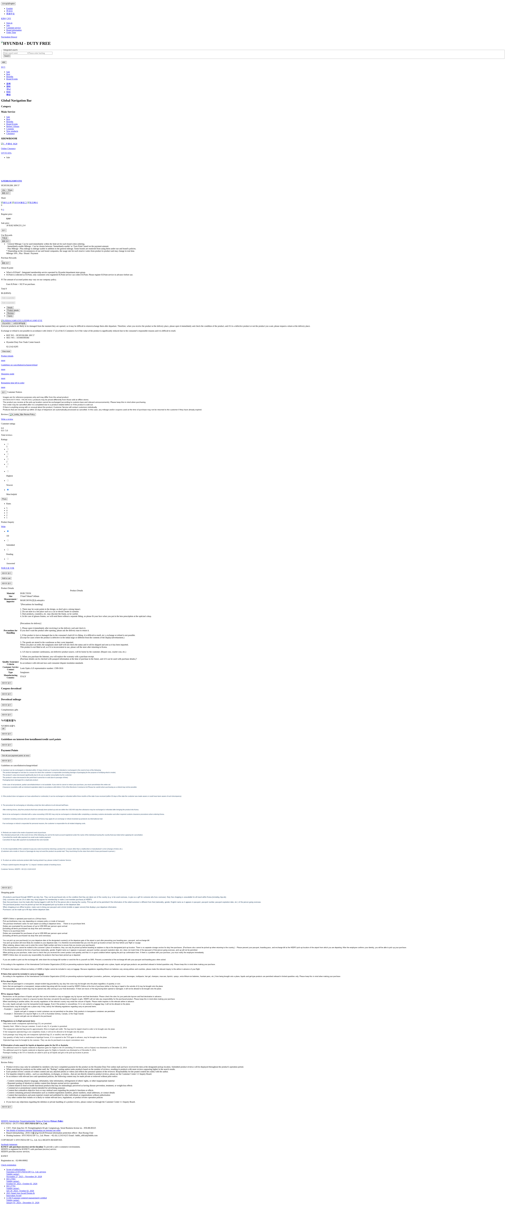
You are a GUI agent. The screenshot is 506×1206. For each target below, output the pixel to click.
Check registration (8, 1165)
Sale (8, 117)
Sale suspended (8, 298)
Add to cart (6, 578)
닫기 (3, 67)
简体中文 (10, 14)
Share (10, 190)
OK (3, 729)
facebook (5, 1144)
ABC (4, 62)
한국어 (9, 11)
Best (8, 119)
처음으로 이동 (7, 568)
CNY (8, 18)
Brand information (14, 30)
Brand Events (12, 124)
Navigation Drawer (9, 37)
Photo (4, 499)
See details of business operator (19, 1130)
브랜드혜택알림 (19, 323)
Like (3, 190)
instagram (13, 1144)
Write (3, 526)
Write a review (7, 419)
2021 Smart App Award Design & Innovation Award (20, 1194)
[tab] (10, 307)
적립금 (4, 238)
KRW (3, 18)
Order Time (11, 32)
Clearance (10, 133)
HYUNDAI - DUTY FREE (13, 1123)
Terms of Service (43, 1121)
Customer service (13, 28)
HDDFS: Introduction (10, 1121)
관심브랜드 (6, 323)
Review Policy (29, 414)
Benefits (9, 122)
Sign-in (9, 23)
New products (12, 131)
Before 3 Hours (12, 126)
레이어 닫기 (6, 573)
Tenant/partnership (27, 1121)
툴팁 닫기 (5, 193)
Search (7, 56)
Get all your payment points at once (15, 756)
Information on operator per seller (47, 1130)
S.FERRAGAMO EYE (32, 320)
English (8, 4)
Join (8, 25)
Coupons (10, 129)
